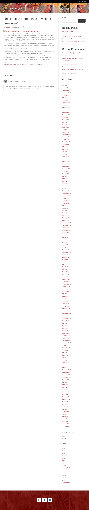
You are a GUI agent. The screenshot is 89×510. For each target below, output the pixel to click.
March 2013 (65, 186)
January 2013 (66, 191)
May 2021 (65, 85)
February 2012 (66, 218)
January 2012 (66, 220)
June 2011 (65, 237)
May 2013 (65, 181)
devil (63, 448)
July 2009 (64, 294)
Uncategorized (66, 482)
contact (82, 8)
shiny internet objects (68, 477)
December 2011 (66, 222)
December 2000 (66, 406)
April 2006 (65, 389)
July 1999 (64, 414)
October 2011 (66, 227)
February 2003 (66, 397)
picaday (64, 465)
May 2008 (65, 328)
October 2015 (66, 115)
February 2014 (66, 159)
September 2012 (66, 200)
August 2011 (65, 232)
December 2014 (66, 134)
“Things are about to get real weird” (72, 36)
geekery (64, 455)
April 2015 (65, 124)
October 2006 (66, 375)
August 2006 (65, 379)
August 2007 (65, 350)
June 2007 (65, 355)
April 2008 (65, 330)
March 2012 (65, 215)
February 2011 (66, 247)
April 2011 (65, 242)
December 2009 (66, 281)
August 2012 (65, 203)
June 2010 (65, 267)
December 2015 (66, 110)
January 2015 (66, 132)
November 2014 (66, 137)
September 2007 (66, 348)
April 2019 (65, 100)
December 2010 (66, 252)
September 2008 (66, 318)
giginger (24, 64)
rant (63, 470)
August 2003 (65, 394)
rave (63, 473)
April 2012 (65, 213)
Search (64, 17)
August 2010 (65, 262)
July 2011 (64, 235)
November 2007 (66, 343)
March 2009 (65, 303)
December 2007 (66, 340)
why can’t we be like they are (75, 69)
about (71, 8)
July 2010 (64, 264)
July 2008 (64, 323)
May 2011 (64, 240)
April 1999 (65, 421)
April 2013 (65, 183)
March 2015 (65, 127)
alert (63, 436)
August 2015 (65, 119)
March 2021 (65, 88)
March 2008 (65, 333)
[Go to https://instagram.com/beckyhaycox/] (39, 500)
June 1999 (65, 416)
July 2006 (64, 382)
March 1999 (65, 424)
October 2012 (66, 198)
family (63, 453)
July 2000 (64, 409)
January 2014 (66, 161)
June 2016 (65, 105)
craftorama (65, 446)
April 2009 (65, 301)
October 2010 (66, 257)
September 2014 (66, 142)
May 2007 (65, 357)
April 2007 (65, 360)
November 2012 (66, 195)
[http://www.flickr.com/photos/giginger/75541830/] (21, 31)
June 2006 (65, 384)
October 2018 (66, 102)
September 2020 (66, 95)
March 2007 (65, 362)
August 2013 (65, 173)
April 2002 (65, 401)
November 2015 (66, 112)
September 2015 (66, 117)
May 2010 (65, 269)
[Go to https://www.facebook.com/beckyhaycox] (44, 500)
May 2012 (65, 210)
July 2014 (64, 146)
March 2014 (65, 156)
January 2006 (66, 392)
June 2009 (65, 296)
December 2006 (66, 370)
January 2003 (66, 399)
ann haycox (65, 64)
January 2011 (66, 249)
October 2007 (66, 345)
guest (63, 458)
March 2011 (65, 245)
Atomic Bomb (11, 64)
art (76, 8)
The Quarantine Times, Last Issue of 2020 (73, 38)
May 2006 (65, 387)
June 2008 (65, 325)
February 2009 (66, 306)
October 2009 (66, 286)
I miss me (64, 34)
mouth (64, 463)
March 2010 (65, 274)
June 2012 (65, 208)
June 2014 (65, 149)
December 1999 (66, 411)
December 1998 (66, 426)
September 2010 (66, 259)
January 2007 (66, 367)
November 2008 (66, 313)
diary (63, 450)
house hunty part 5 (72, 73)
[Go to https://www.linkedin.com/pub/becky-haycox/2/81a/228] (50, 500)
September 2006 (66, 377)
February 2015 (66, 129)
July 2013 (64, 176)
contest (64, 443)
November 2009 (66, 284)
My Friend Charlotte (67, 31)
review (64, 475)
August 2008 (65, 321)
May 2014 (65, 151)
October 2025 (66, 83)
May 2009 (65, 299)
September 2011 (66, 230)
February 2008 (66, 335)
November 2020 (66, 93)
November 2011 (66, 225)
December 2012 (66, 193)
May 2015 (65, 122)
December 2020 (66, 90)
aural (63, 441)
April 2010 (65, 272)
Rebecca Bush (66, 58)
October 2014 (66, 139)
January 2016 (66, 107)
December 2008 (66, 311)
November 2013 (66, 166)
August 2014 (65, 144)
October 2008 (66, 316)
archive (64, 438)
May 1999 (65, 419)
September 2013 (66, 171)
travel (63, 480)
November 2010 (66, 254)
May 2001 (65, 404)
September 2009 (66, 289)
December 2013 (66, 164)
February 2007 (66, 365)
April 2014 (65, 154)
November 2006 (66, 372)
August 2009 (65, 291)
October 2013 (66, 169)
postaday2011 (66, 468)
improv (64, 460)
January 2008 (66, 338)
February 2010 (66, 276)
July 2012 (64, 205)
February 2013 (66, 188)
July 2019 (64, 97)
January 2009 (66, 308)
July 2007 (64, 352)
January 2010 (66, 279)
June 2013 (65, 178)
